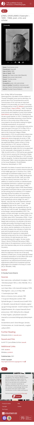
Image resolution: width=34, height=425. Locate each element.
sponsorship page (22, 393)
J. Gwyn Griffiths (16, 108)
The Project (5, 409)
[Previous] (4, 44)
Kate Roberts (5, 114)
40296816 (7, 349)
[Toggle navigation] (30, 3)
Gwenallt (23, 342)
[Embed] (23, 62)
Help (19, 403)
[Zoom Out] (6, 28)
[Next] (30, 44)
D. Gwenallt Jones (17, 335)
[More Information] (19, 62)
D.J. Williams (20, 106)
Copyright (4, 406)
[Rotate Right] (8, 28)
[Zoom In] (4, 28)
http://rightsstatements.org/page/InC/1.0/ (13, 361)
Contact (19, 406)
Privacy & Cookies (6, 403)
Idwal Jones (5, 138)
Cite (5, 11)
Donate (18, 396)
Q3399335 (10, 352)
